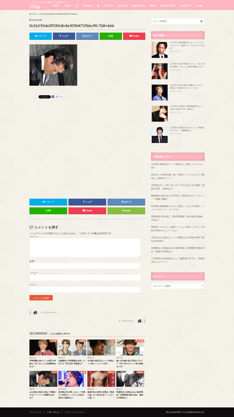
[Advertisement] (87, 146)
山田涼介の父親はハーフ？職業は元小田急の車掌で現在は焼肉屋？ (178, 239)
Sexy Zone (123, 5)
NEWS (152, 5)
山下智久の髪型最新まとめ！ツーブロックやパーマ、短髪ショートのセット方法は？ (187, 45)
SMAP (56, 5)
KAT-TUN (108, 5)
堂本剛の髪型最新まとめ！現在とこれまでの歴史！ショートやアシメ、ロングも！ (178, 208)
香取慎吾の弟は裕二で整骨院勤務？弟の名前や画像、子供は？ (178, 218)
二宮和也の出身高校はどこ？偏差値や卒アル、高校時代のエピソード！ (178, 260)
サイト (32, 284)
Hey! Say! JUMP (167, 5)
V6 (77, 5)
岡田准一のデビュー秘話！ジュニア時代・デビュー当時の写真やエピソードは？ (178, 229)
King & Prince (139, 5)
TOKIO (67, 5)
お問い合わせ (53, 412)
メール (33, 273)
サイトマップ (35, 412)
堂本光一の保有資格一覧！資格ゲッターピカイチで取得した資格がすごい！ (178, 176)
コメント (33, 236)
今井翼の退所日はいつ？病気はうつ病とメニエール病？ (176, 166)
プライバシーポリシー (75, 412)
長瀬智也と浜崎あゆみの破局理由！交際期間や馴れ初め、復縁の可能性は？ (178, 250)
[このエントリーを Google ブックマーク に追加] (53, 96)
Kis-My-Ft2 (185, 5)
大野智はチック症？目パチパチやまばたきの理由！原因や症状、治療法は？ (178, 187)
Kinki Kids (87, 5)
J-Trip (34, 6)
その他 (199, 5)
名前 (32, 261)
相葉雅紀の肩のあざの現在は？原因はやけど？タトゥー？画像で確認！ (178, 197)
